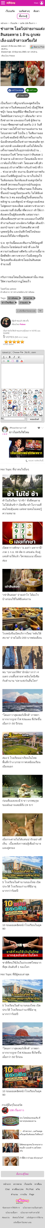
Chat (7, 1189)
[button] (4, 357)
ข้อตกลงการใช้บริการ (11, 1208)
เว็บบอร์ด (10, 11)
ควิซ (38, 1189)
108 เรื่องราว (16, 1110)
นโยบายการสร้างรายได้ (30, 1213)
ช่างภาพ (28, 298)
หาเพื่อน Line (18, 1189)
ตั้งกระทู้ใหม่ (22, 1174)
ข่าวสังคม (13, 298)
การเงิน (23, 1194)
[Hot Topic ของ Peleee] (5, 327)
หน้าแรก (4, 23)
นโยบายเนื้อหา (12, 1213)
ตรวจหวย (17, 1184)
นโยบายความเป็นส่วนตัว (32, 1208)
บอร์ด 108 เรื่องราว (27, 23)
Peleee (12, 56)
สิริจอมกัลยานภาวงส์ (18, 428)
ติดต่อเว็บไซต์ (18, 1218)
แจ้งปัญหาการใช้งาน (35, 1218)
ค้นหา (36, 11)
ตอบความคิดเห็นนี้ (35, 461)
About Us (6, 1218)
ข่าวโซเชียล (8, 302)
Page (31, 1194)
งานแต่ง (24, 302)
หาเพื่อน (38, 1184)
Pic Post (29, 1189)
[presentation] (3, 357)
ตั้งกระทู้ (23, 16)
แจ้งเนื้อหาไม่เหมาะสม (23, 1222)
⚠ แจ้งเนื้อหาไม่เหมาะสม (26, 311)
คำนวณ (14, 1194)
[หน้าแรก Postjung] (10, 3)
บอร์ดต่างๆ (24, 11)
